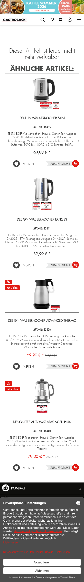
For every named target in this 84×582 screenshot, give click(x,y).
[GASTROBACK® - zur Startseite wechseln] (14, 19)
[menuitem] (43, 19)
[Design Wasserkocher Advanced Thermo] (42, 294)
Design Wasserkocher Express (42, 219)
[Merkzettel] (52, 20)
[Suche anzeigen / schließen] (43, 20)
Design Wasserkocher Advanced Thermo (42, 321)
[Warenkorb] (61, 20)
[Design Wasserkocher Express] (42, 193)
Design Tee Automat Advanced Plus (42, 422)
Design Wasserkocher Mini (42, 118)
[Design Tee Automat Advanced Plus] (42, 395)
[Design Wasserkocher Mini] (42, 91)
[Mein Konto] (70, 20)
